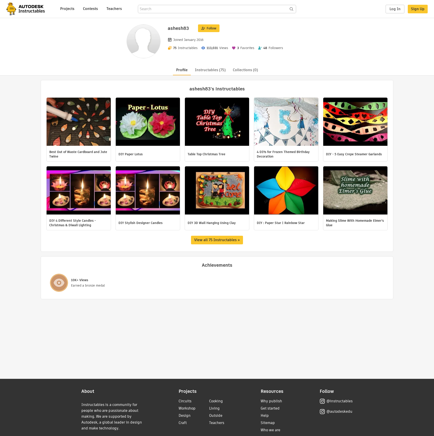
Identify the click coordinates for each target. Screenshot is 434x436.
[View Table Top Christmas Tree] (217, 122)
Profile (182, 70)
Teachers (114, 8)
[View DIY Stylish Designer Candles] (148, 191)
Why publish (271, 401)
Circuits (185, 401)
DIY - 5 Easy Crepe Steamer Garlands (354, 154)
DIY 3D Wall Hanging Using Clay (212, 223)
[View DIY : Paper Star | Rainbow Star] (286, 191)
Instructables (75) (210, 70)
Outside (215, 415)
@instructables (339, 401)
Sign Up (418, 9)
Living (214, 408)
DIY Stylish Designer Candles (140, 223)
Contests (90, 8)
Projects (67, 8)
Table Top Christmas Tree (206, 154)
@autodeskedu (339, 411)
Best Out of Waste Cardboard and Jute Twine (78, 154)
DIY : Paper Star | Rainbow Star (281, 223)
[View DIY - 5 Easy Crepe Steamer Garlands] (355, 122)
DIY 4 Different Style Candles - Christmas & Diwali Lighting (72, 222)
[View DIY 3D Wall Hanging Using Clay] (217, 191)
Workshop (187, 408)
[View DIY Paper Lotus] (148, 122)
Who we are (270, 430)
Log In (395, 9)
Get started (270, 408)
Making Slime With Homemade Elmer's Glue (355, 222)
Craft (183, 422)
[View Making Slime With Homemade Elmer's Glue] (355, 191)
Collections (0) (245, 70)
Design (185, 415)
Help (265, 415)
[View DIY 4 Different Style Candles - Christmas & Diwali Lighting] (79, 191)
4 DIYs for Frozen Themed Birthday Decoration (283, 154)
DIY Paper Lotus (130, 154)
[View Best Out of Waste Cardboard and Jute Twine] (79, 122)
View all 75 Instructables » (217, 240)
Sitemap (268, 422)
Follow (211, 28)
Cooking (216, 401)
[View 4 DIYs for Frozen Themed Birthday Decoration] (286, 122)
